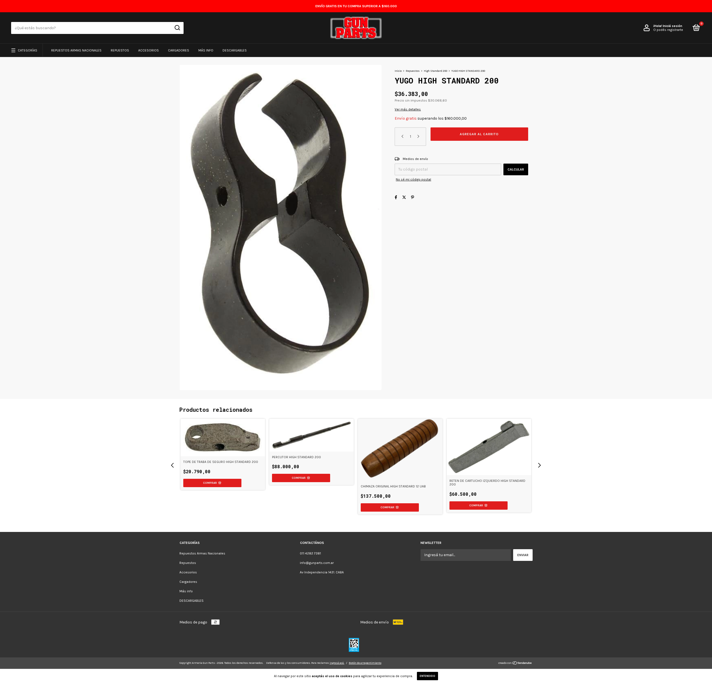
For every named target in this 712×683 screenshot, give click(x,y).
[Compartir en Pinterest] (412, 197)
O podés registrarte (668, 30)
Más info (205, 50)
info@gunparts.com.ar (317, 563)
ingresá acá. (337, 663)
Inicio (398, 71)
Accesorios (148, 50)
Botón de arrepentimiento (365, 663)
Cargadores (178, 50)
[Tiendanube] (515, 663)
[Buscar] (177, 28)
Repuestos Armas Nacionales (76, 50)
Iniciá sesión (672, 26)
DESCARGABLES (234, 50)
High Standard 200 (435, 71)
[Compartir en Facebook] (396, 197)
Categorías (27, 50)
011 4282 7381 (310, 553)
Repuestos (120, 50)
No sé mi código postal (413, 179)
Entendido (427, 676)
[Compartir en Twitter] (404, 197)
